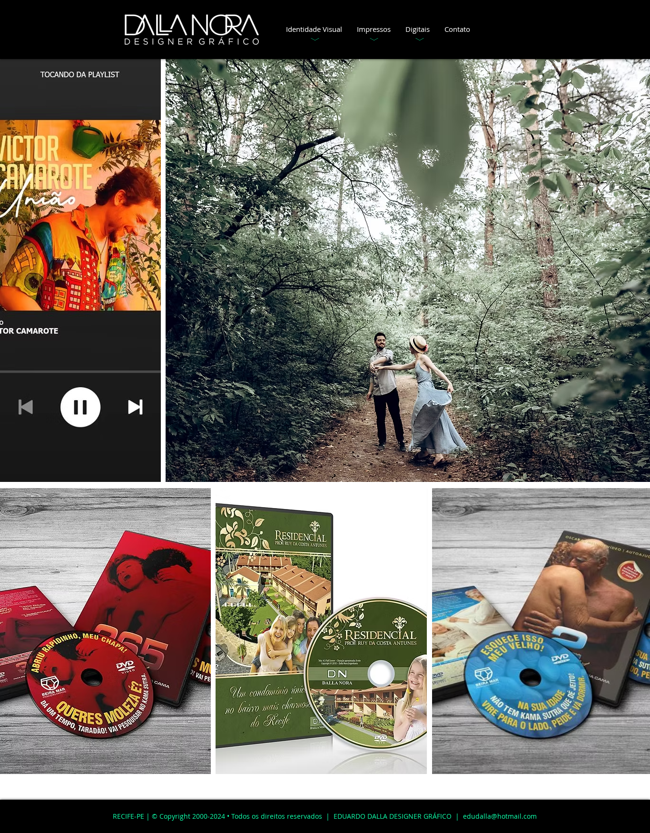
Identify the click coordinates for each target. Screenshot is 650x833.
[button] (314, 29)
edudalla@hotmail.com (500, 816)
